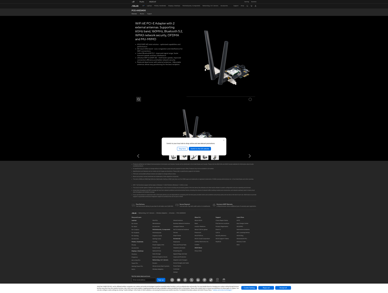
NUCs (133, 269)
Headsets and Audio (179, 248)
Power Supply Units (158, 245)
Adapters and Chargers (180, 260)
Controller (176, 269)
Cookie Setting (249, 288)
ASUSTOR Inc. (199, 235)
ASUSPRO (240, 226)
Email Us (218, 229)
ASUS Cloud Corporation (202, 238)
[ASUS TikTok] (211, 280)
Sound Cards (156, 248)
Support (149, 14)
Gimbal (175, 272)
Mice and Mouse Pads (179, 245)
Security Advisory (221, 235)
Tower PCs (135, 263)
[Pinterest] (204, 280)
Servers (175, 232)
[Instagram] (172, 280)
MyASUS (218, 241)
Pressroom (198, 232)
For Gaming (135, 236)
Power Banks (177, 266)
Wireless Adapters (157, 269)
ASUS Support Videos (222, 238)
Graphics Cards (157, 236)
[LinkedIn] (198, 280)
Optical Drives (156, 251)
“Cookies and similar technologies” (222, 290)
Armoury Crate (241, 241)
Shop (242, 6)
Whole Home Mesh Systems (160, 266)
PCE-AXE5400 (139, 10)
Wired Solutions (178, 220)
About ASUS (198, 220)
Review (142, 14)
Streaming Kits (177, 251)
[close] (224, 140)
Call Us (218, 232)
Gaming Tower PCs (137, 266)
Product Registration (222, 226)
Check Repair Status (222, 220)
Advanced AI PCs (242, 238)
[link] (135, 6)
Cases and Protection (179, 257)
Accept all (283, 288)
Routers (154, 263)
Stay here (182, 149)
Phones (134, 245)
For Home (135, 223)
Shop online (198, 251)
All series (171, 213)
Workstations (156, 223)
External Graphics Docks (159, 257)
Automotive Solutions (243, 229)
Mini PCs (155, 220)
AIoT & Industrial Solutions (181, 229)
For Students (135, 232)
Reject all (266, 288)
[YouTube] (179, 280)
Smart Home (177, 235)
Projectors (135, 257)
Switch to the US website (200, 149)
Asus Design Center (242, 223)
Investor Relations (200, 226)
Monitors (134, 254)
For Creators (135, 229)
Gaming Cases (156, 239)
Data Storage (156, 254)
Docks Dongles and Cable (181, 263)
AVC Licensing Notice (243, 232)
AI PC (238, 220)
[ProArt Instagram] (217, 280)
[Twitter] (192, 280)
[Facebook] (185, 280)
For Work (134, 226)
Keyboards (176, 242)
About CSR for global (201, 229)
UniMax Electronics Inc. (202, 241)
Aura (238, 245)
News (196, 223)
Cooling (154, 242)
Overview (134, 14)
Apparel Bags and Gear (180, 254)
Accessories (135, 239)
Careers (197, 245)
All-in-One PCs (136, 260)
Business (253, 2)
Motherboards (156, 232)
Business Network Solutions (181, 223)
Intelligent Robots (178, 226)
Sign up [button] (161, 280)
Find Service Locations (222, 223)
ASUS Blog (240, 235)
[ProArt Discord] (224, 280)
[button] (246, 1)
